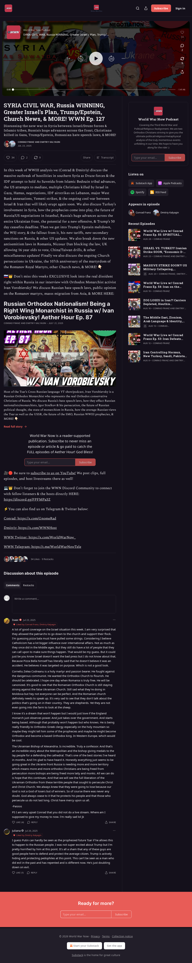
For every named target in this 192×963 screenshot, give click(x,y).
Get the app (114, 945)
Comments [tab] (12, 585)
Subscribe (161, 8)
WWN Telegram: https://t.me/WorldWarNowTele (42, 547)
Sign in (180, 8)
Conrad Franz (26, 142)
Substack (77, 955)
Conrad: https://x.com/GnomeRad (30, 518)
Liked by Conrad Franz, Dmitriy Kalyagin (36, 624)
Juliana (16, 830)
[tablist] (20, 585)
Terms (106, 936)
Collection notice (122, 936)
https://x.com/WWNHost (37, 528)
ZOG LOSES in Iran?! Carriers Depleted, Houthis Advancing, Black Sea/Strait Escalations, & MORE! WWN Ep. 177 (164, 302)
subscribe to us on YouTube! (53, 473)
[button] (68, 58)
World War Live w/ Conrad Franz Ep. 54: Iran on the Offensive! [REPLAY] (163, 285)
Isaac (15, 620)
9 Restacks (47, 559)
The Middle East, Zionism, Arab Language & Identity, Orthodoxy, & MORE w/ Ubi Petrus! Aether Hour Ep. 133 (163, 319)
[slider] (94, 89)
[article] (158, 234)
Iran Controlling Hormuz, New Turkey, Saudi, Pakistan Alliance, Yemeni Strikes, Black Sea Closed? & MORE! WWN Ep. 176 (165, 354)
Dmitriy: (11, 528)
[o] (134, 235)
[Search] (137, 8)
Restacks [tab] (28, 585)
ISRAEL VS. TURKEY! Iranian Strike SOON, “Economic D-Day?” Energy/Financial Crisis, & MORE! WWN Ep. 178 (165, 250)
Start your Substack (86, 945)
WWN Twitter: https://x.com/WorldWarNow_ (40, 537)
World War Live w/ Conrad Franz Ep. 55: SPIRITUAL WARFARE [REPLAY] (163, 232)
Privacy (95, 936)
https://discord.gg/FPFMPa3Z (27, 499)
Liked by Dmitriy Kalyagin (28, 835)
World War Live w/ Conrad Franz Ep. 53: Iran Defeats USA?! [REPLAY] (163, 337)
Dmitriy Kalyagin (50, 142)
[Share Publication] (146, 8)
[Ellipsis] (114, 620)
